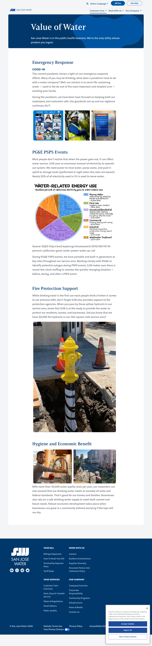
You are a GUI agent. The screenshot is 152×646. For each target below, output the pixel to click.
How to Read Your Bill (54, 558)
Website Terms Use (53, 625)
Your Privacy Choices (128, 637)
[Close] (147, 608)
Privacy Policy (75, 625)
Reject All (128, 630)
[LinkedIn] (22, 570)
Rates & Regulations (53, 601)
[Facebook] (12, 570)
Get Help (134, 3)
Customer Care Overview (51, 587)
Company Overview (78, 585)
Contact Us (74, 611)
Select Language (98, 3)
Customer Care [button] (97, 10)
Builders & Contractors (80, 558)
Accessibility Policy (99, 625)
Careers (72, 553)
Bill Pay (118, 3)
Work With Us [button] (115, 10)
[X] (28, 570)
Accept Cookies (127, 624)
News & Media (76, 607)
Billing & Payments (52, 553)
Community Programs (79, 597)
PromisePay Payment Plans (53, 565)
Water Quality (50, 610)
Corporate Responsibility (76, 592)
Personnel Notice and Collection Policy (79, 569)
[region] (128, 624)
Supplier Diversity (77, 563)
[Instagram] (17, 570)
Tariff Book (49, 570)
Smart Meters (50, 605)
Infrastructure (75, 602)
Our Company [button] (133, 10)
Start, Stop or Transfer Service (54, 595)
